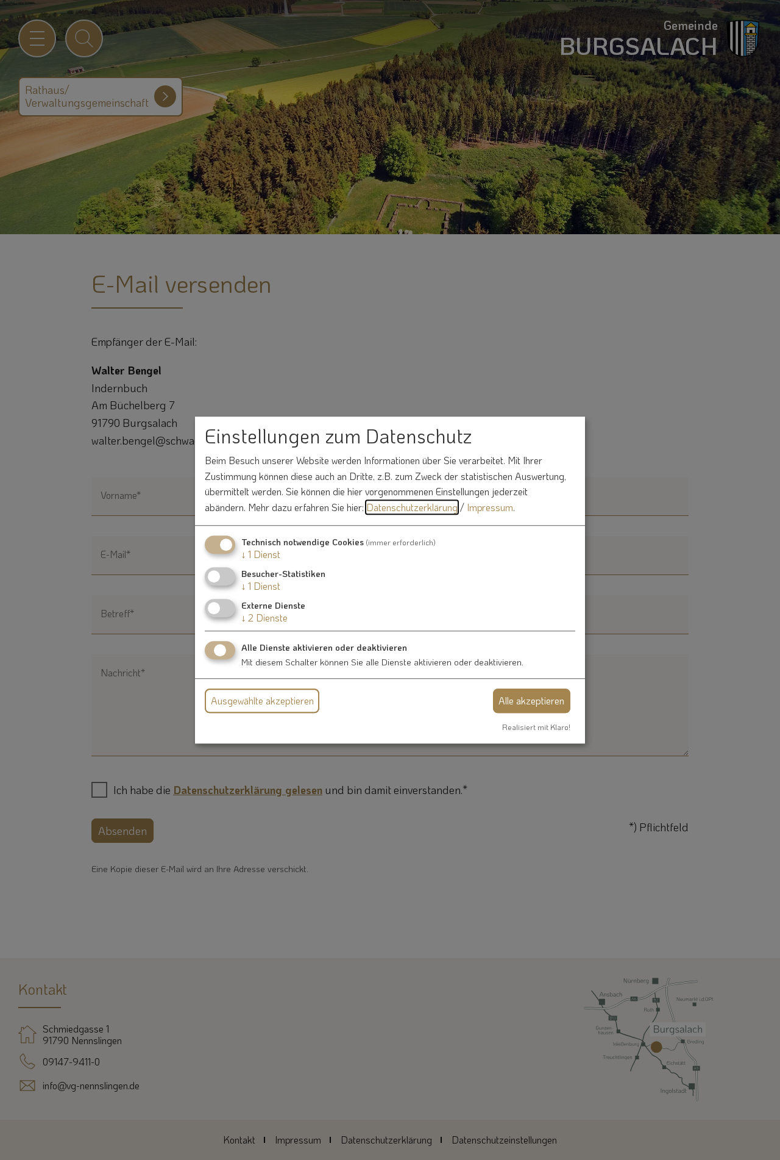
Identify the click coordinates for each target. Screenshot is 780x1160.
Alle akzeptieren (531, 700)
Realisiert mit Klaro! (536, 727)
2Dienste (264, 617)
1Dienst (260, 554)
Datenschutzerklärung (412, 507)
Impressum (490, 507)
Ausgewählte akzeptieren (262, 700)
